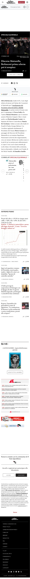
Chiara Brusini (5, 261)
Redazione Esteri (6, 297)
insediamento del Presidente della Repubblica (12, 107)
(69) (28, 296)
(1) (28, 279)
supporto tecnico (22, 505)
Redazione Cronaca (7, 279)
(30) (11, 174)
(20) (28, 316)
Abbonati (21, 2)
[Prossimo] (27, 171)
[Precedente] (3, 171)
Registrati (21, 475)
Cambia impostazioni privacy (10, 529)
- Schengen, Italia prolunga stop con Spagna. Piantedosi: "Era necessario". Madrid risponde (12, 397)
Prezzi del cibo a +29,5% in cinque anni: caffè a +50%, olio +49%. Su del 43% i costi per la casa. (14, 220)
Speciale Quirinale (9, 35)
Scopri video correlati (15, 74)
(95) (28, 261)
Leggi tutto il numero (15, 372)
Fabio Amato (14, 261)
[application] (15, 45)
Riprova (15, 512)
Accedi (8, 475)
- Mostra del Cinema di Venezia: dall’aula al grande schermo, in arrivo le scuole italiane (14, 390)
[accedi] (27, 2)
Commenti (5, 83)
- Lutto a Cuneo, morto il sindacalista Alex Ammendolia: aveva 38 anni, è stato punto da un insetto (14, 393)
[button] (15, 45)
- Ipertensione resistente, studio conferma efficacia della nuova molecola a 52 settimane (15, 408)
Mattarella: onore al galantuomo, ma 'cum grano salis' (12, 165)
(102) (28, 70)
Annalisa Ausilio (6, 70)
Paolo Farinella (10, 172)
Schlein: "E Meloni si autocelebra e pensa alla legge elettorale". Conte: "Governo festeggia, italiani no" (15, 226)
